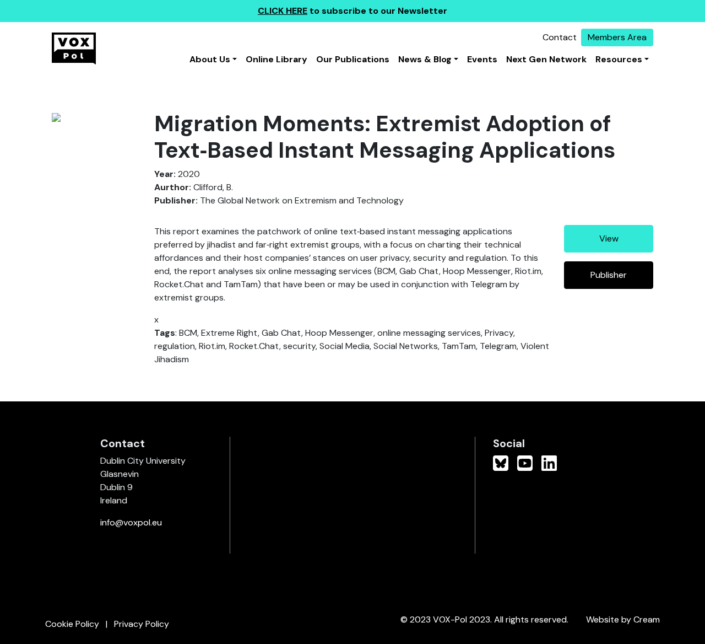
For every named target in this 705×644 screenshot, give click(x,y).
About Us (209, 59)
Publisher (608, 275)
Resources (618, 59)
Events (482, 59)
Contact (560, 37)
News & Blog (425, 59)
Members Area (617, 37)
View (609, 238)
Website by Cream (623, 619)
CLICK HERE (282, 11)
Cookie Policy (72, 624)
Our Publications (352, 59)
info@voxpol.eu (131, 522)
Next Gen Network (546, 59)
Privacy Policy (141, 624)
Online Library (276, 59)
